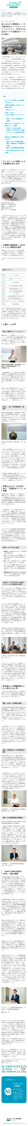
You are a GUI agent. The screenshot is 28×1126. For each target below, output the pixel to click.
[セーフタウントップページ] (14, 4)
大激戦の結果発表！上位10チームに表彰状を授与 (14, 106)
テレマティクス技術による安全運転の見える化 (14, 101)
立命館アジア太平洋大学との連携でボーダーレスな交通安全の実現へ (15, 132)
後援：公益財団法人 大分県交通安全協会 (15, 144)
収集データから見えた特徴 (13, 128)
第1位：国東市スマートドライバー (15, 116)
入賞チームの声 (9, 112)
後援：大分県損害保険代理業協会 (15, 147)
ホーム (3, 10)
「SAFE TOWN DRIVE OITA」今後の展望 (14, 151)
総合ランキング (10, 109)
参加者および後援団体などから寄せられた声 (14, 138)
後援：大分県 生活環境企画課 (14, 141)
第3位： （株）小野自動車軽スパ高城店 (15, 120)
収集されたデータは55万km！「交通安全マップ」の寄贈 (14, 124)
